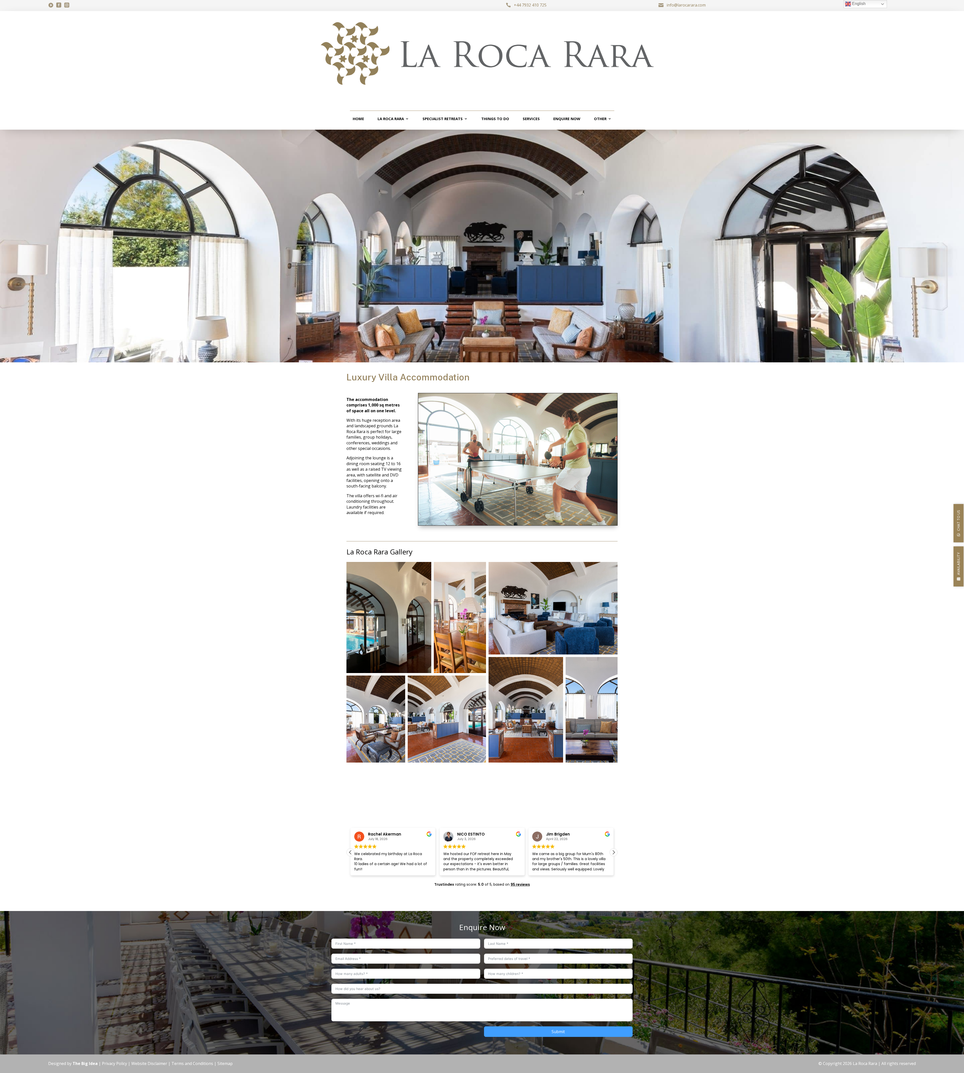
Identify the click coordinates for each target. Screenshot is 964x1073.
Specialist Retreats (443, 119)
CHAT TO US (958, 520)
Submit (558, 1031)
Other (600, 119)
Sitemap (225, 1063)
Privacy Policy (114, 1063)
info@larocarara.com (686, 5)
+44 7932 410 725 (530, 5)
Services (531, 119)
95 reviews (520, 884)
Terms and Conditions (192, 1063)
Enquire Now (566, 119)
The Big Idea (85, 1063)
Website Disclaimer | (151, 1063)
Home (358, 119)
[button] (388, 617)
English (858, 4)
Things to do (495, 119)
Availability (958, 563)
